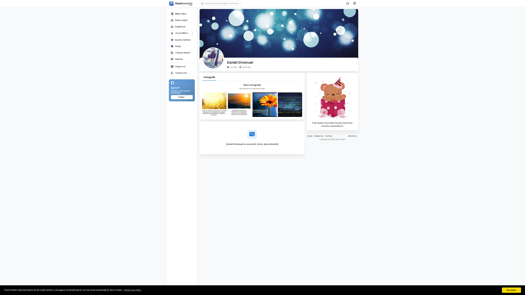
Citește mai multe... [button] (133, 290)
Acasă (310, 136)
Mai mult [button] (352, 136)
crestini (183, 4)
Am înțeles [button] (511, 290)
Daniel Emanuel (240, 62)
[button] (220, 3)
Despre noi (318, 136)
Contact (328, 136)
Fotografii (209, 77)
